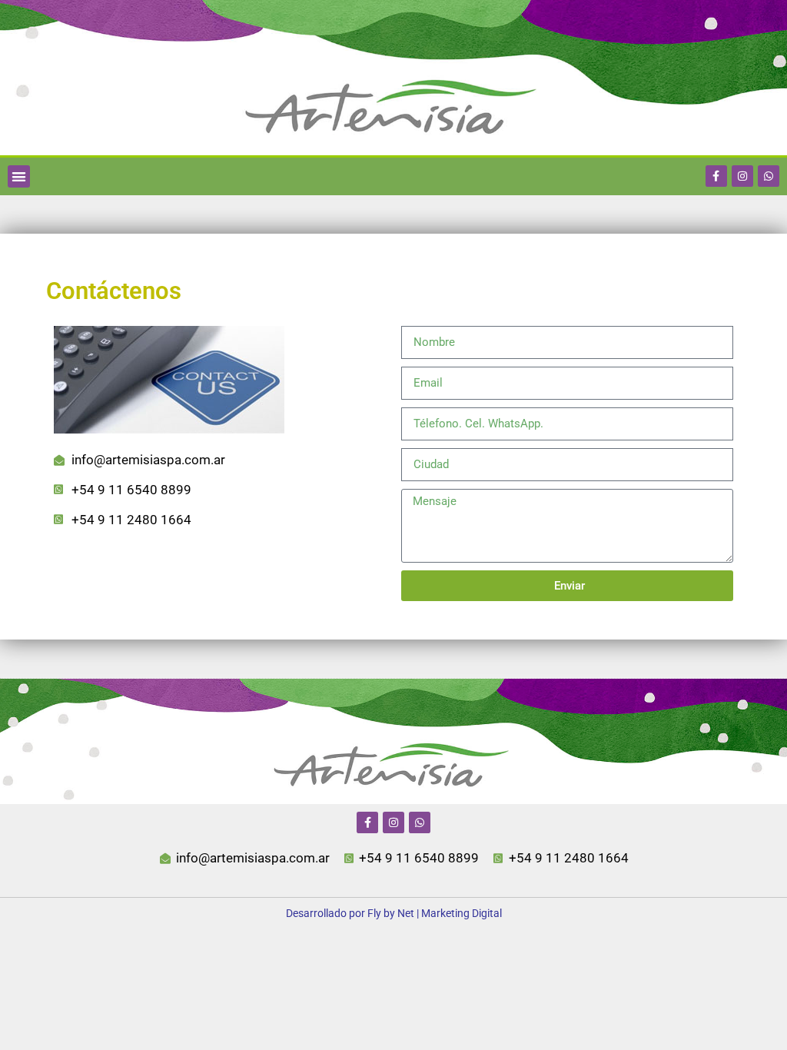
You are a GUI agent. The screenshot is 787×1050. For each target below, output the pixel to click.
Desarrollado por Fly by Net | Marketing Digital (394, 913)
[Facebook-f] (716, 176)
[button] (19, 176)
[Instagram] (742, 176)
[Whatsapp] (768, 176)
